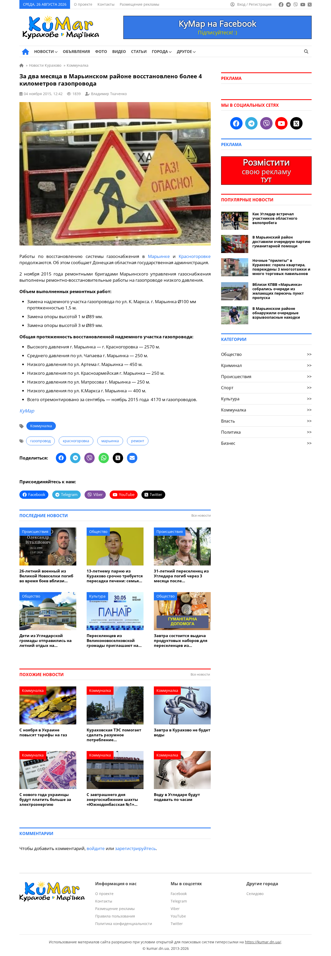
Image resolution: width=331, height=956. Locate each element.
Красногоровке (195, 256)
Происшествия (35, 531)
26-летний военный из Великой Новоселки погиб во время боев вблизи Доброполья (46, 576)
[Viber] (89, 458)
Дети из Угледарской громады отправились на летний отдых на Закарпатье (45, 640)
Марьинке (159, 256)
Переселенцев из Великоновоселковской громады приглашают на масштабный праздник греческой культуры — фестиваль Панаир (112, 640)
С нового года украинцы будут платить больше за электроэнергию (45, 799)
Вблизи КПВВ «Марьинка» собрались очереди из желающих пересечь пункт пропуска (278, 291)
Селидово (255, 893)
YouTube (178, 916)
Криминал (266, 365)
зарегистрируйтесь (135, 848)
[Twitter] (118, 458)
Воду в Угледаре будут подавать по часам (177, 797)
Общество (98, 531)
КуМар (26, 411)
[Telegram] (75, 458)
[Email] (132, 458)
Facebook (179, 893)
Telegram (179, 901)
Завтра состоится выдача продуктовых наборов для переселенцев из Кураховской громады (180, 640)
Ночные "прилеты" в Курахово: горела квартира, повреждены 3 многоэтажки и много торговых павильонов (281, 267)
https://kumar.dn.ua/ (263, 941)
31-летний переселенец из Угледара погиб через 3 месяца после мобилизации (181, 576)
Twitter (177, 923)
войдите (96, 848)
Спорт (266, 388)
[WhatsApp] (104, 458)
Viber (175, 908)
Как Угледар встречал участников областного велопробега (274, 218)
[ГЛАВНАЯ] (25, 52)
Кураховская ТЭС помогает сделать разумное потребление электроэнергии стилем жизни (114, 735)
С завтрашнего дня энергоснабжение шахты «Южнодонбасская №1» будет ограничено (112, 799)
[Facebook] (61, 458)
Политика (266, 432)
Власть (266, 421)
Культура (97, 596)
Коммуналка (41, 425)
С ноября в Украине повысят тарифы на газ (43, 732)
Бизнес (266, 443)
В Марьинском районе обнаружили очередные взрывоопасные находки (276, 312)
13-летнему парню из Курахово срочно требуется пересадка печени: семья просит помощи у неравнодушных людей (115, 576)
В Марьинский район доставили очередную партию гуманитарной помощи (281, 241)
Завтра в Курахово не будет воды (182, 732)
